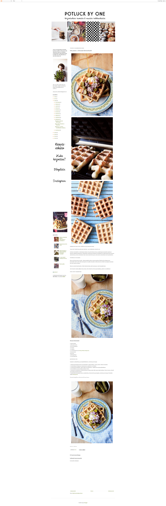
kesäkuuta (57, 111)
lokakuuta (57, 104)
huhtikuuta (57, 115)
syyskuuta (57, 106)
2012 (55, 138)
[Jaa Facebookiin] (83, 449)
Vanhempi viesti (111, 491)
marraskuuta (57, 102)
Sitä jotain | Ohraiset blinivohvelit (59, 122)
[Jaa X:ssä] (82, 449)
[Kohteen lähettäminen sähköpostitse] (79, 449)
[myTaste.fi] (55, 272)
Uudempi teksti (73, 491)
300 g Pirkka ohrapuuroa (84, 350)
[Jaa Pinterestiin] (84, 449)
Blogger (85, 502)
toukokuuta (57, 113)
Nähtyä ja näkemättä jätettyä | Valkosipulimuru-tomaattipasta (63, 239)
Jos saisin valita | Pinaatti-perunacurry (63, 258)
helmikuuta (57, 119)
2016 (55, 100)
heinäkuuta (57, 109)
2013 (55, 136)
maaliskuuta (57, 117)
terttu (75, 449)
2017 (55, 98)
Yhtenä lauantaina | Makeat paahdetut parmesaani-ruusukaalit (63, 252)
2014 (55, 134)
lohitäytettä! (75, 374)
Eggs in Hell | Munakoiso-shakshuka (60, 124)
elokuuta (57, 108)
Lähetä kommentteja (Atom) (77, 493)
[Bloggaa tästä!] (81, 449)
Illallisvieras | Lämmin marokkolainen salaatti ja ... (60, 127)
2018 (55, 96)
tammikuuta (57, 130)
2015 (55, 132)
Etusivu (92, 491)
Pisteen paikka (62, 264)
